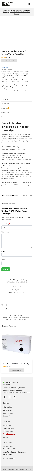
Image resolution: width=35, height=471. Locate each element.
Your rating (5, 224)
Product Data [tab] (5, 103)
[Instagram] (9, 397)
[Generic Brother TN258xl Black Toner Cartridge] (16, 344)
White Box (4, 67)
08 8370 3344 (7, 454)
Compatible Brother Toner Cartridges (19, 317)
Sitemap (6, 437)
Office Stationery (8, 431)
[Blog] (14, 397)
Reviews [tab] (5, 108)
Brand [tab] (3, 117)
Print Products (7, 407)
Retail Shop (7, 425)
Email (3, 259)
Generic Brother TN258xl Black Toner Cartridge (16, 364)
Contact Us (6, 416)
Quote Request (8, 413)
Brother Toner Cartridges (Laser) (17, 319)
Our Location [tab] (5, 112)
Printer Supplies (8, 428)
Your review (5, 232)
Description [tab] (4, 99)
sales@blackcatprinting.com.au (14, 452)
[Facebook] (5, 397)
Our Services (7, 410)
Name (3, 251)
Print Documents (9, 434)
